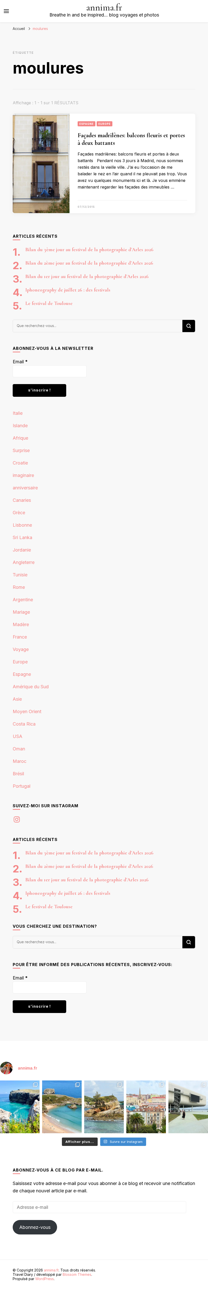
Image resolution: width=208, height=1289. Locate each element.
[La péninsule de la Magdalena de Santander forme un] (104, 1106)
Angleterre (23, 562)
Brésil (18, 773)
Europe (104, 123)
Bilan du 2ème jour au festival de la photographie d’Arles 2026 (89, 263)
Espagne (86, 123)
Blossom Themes (77, 1274)
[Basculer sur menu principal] (6, 11)
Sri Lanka (22, 537)
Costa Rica (24, 724)
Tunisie (20, 574)
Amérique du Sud (31, 686)
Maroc (19, 761)
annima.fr (104, 7)
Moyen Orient (27, 711)
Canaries (22, 500)
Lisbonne (22, 525)
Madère (21, 624)
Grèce (19, 512)
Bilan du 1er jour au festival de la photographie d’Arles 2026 (87, 276)
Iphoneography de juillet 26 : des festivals (67, 290)
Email (20, 361)
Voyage (21, 649)
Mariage (21, 612)
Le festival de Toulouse (49, 303)
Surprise (21, 450)
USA (17, 736)
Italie (18, 413)
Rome (19, 587)
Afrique (20, 438)
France (20, 637)
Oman (19, 748)
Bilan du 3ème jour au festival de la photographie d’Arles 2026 (89, 250)
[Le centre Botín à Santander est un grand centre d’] (188, 1106)
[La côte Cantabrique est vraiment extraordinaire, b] (20, 1106)
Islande (20, 425)
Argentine (23, 599)
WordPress (44, 1279)
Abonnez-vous (34, 1227)
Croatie (20, 463)
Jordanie (22, 550)
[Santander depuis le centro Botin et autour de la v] (146, 1106)
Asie (17, 699)
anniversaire (25, 487)
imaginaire (23, 475)
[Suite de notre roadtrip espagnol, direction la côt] (62, 1106)
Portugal (21, 786)
